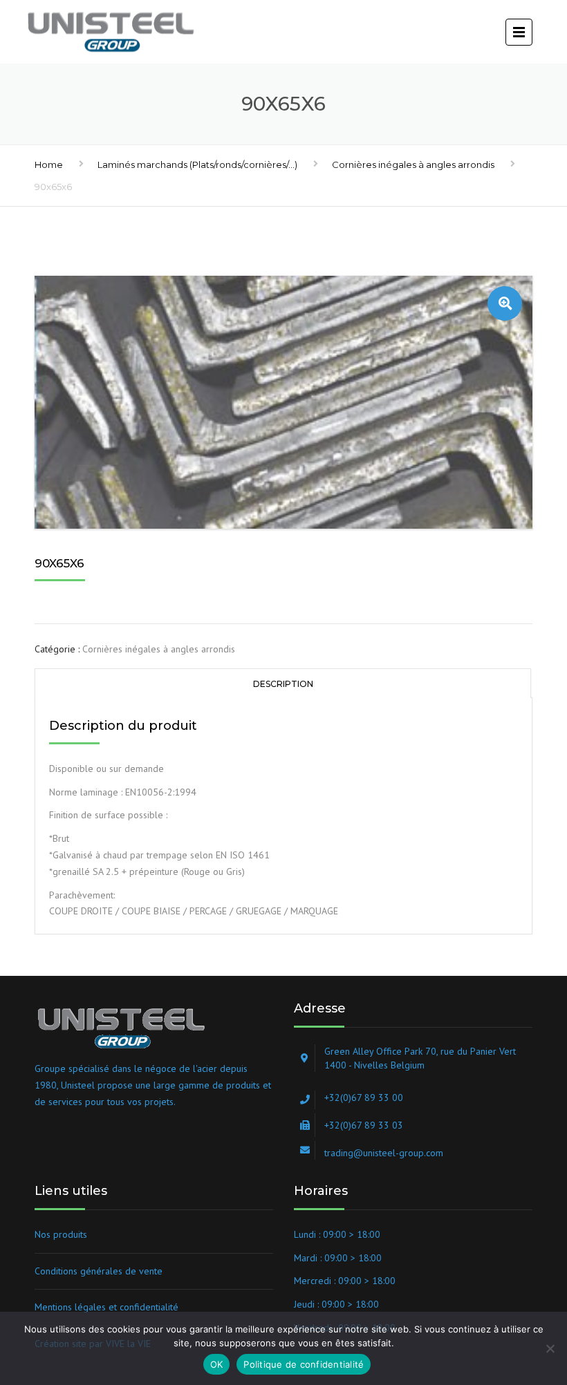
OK (216, 1364)
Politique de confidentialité (303, 1364)
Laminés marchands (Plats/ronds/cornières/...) (197, 164)
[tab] (283, 683)
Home (49, 164)
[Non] (550, 1348)
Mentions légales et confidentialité (106, 1307)
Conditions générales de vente (98, 1271)
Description (283, 684)
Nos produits (61, 1234)
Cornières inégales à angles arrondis (413, 164)
